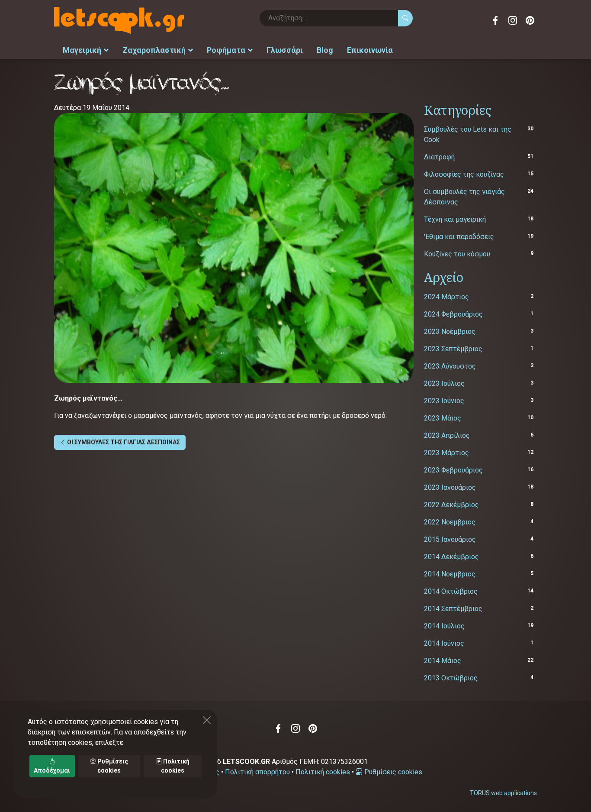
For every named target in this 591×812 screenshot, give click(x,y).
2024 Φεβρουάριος (453, 314)
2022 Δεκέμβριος (451, 505)
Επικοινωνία (370, 50)
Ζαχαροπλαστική (154, 50)
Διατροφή (439, 157)
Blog (325, 50)
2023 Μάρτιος (446, 453)
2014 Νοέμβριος (449, 574)
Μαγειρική (82, 50)
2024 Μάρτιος (446, 297)
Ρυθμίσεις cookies (392, 772)
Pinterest (530, 20)
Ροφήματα (226, 50)
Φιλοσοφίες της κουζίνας (464, 174)
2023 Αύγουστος (450, 366)
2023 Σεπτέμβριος (453, 349)
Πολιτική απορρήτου (257, 772)
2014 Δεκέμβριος (451, 557)
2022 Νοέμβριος (449, 522)
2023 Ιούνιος (444, 401)
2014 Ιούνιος (444, 643)
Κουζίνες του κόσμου (457, 254)
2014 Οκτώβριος (451, 591)
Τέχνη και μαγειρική (455, 219)
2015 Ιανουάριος (450, 539)
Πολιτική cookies (323, 772)
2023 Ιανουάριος (450, 487)
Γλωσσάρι (285, 50)
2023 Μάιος (442, 418)
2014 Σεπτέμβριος (453, 609)
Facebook (495, 20)
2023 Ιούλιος (444, 383)
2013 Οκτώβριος (451, 678)
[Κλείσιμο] (207, 720)
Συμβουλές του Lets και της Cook (467, 134)
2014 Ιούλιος (444, 626)
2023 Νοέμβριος (449, 331)
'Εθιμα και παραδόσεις (459, 237)
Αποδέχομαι (52, 770)
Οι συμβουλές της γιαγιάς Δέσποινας (464, 197)
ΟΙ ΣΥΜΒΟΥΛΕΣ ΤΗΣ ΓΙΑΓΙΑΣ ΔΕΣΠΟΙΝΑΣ (123, 442)
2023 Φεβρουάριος (453, 470)
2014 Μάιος (442, 661)
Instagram (513, 20)
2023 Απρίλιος (447, 435)
